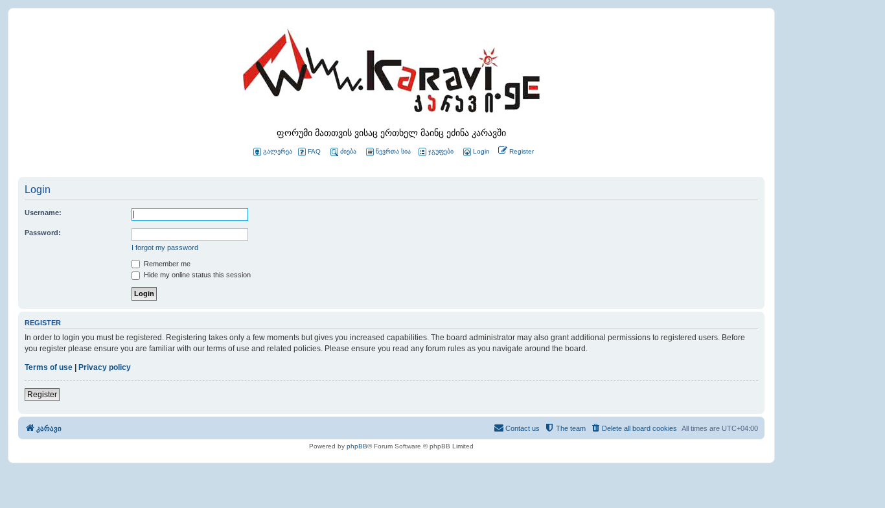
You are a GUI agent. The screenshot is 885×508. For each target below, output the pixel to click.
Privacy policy (104, 367)
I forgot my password (165, 247)
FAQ (314, 151)
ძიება (348, 151)
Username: (43, 212)
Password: (43, 233)
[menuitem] (475, 152)
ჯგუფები (441, 151)
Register (42, 394)
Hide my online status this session (196, 275)
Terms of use (49, 367)
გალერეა (277, 151)
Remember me (166, 264)
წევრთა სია (393, 151)
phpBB (357, 446)
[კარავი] (391, 74)
